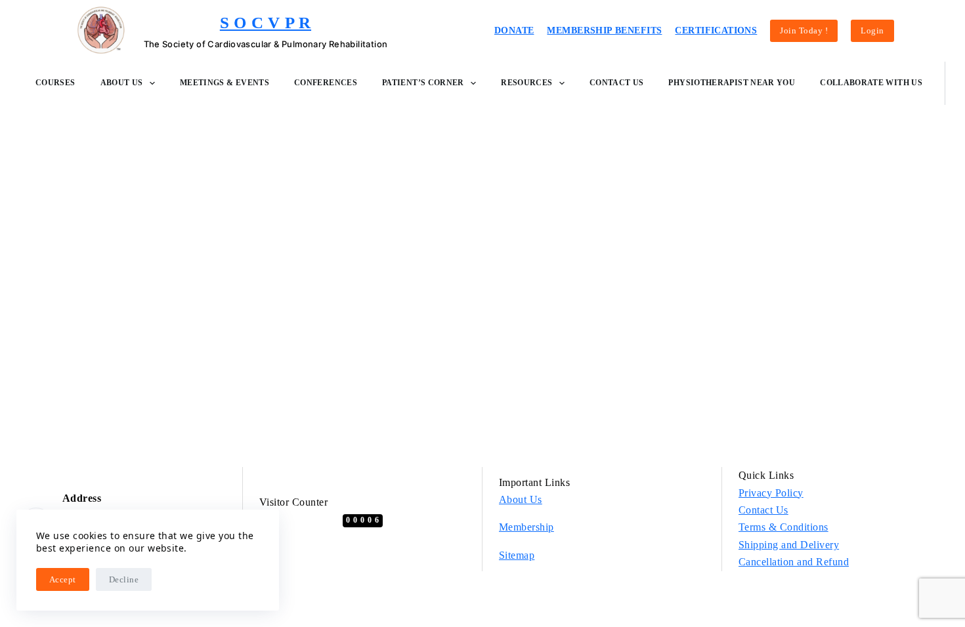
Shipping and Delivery (789, 544)
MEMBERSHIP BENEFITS (604, 30)
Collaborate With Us (871, 82)
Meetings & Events (224, 82)
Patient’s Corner (423, 82)
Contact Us (617, 82)
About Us (121, 82)
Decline (124, 579)
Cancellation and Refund (794, 561)
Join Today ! (804, 30)
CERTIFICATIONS (716, 30)
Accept (62, 579)
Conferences (325, 82)
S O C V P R (265, 22)
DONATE (514, 30)
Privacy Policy (771, 492)
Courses (55, 82)
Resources (526, 82)
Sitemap (516, 555)
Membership (526, 527)
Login (872, 30)
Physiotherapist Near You (731, 82)
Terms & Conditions (783, 527)
